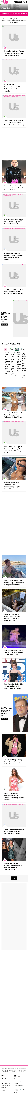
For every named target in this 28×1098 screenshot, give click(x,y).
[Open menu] (2, 1)
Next (14, 878)
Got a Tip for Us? (5, 1083)
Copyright (16, 1083)
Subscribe (18, 2)
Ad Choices (17, 1092)
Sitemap (3, 1090)
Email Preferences (5, 1085)
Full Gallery (4, 324)
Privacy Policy (17, 1081)
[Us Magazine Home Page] (5, 2)
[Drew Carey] (20, 713)
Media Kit (3, 1088)
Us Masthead (4, 1081)
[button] (24, 2)
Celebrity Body (7, 14)
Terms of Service (18, 1078)
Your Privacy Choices (16, 1089)
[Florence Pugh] (20, 318)
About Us (3, 1078)
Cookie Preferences (18, 1085)
